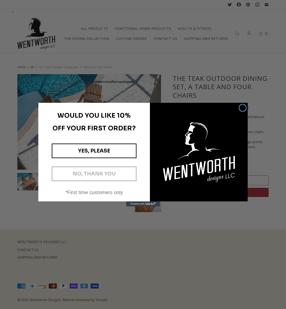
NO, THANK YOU (94, 174)
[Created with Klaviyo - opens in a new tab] (143, 203)
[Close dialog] (242, 107)
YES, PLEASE (94, 151)
